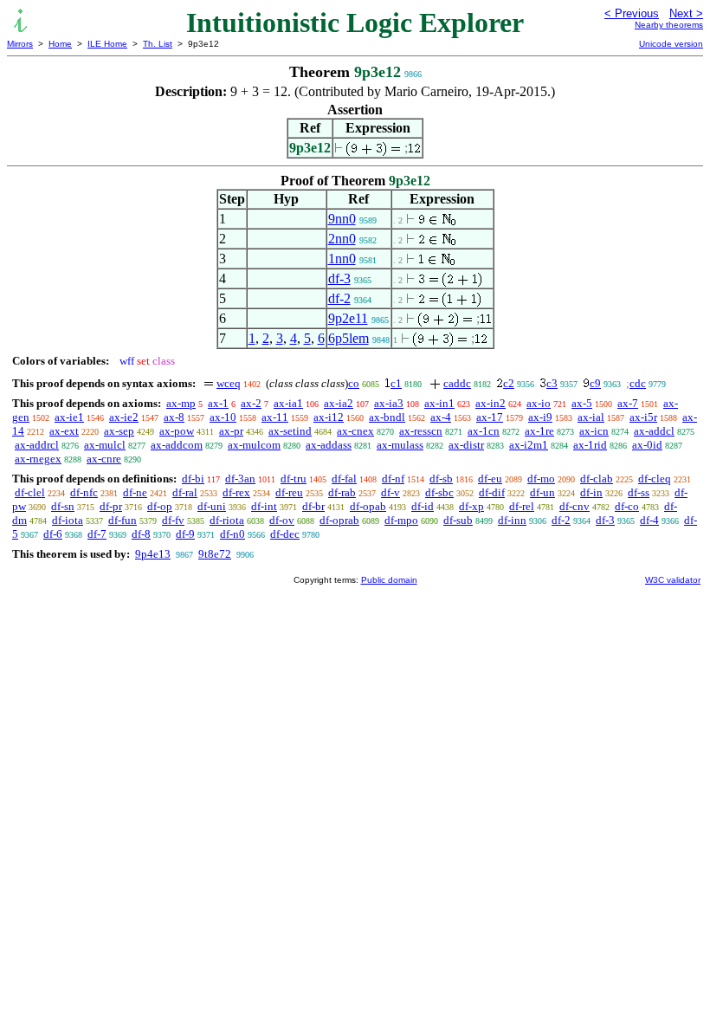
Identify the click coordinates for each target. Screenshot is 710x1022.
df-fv (173, 520)
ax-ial (591, 417)
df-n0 (232, 533)
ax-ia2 (338, 403)
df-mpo (401, 520)
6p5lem (348, 338)
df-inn (512, 520)
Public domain (389, 580)
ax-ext (64, 430)
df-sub (458, 520)
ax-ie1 (69, 417)
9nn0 (342, 218)
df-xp (471, 506)
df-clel (30, 492)
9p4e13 (153, 553)
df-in (591, 492)
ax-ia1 (288, 403)
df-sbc (439, 492)
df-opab (368, 506)
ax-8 (174, 417)
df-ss (638, 492)
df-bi (193, 478)
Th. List (157, 44)
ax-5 (581, 403)
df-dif (492, 492)
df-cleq (654, 478)
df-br (313, 506)
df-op (159, 506)
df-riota (227, 520)
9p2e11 (348, 318)
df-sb (441, 478)
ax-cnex (355, 430)
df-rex (236, 492)
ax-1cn (484, 430)
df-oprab (339, 520)
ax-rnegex (38, 458)
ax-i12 (328, 417)
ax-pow (176, 430)
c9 (595, 383)
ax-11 (274, 417)
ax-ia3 (388, 403)
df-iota (67, 520)
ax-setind (290, 430)
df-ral (184, 492)
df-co (627, 506)
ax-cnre (104, 458)
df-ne (135, 492)
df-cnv (574, 506)
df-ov (281, 520)
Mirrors (20, 44)
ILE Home (107, 44)
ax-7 (627, 403)
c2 (508, 383)
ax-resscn (420, 430)
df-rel (521, 506)
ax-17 (489, 417)
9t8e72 (214, 553)
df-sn (62, 506)
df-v (390, 492)
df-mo (541, 478)
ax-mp (181, 403)
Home (60, 44)
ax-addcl (654, 430)
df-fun (122, 520)
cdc (637, 383)
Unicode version (671, 44)
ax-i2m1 (528, 444)
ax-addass (329, 444)
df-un (542, 492)
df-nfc (84, 492)
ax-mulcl (105, 444)
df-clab (596, 478)
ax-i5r (643, 417)
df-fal (344, 478)
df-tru (294, 478)
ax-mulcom (254, 444)
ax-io (538, 403)
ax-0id (647, 444)
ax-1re (539, 430)
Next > (686, 13)
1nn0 (342, 258)
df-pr (111, 506)
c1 (396, 383)
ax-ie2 (124, 417)
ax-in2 (490, 403)
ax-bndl (387, 417)
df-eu (490, 478)
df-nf (393, 478)
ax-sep (119, 430)
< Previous (631, 13)
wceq (228, 383)
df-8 (141, 533)
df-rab (342, 492)
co (353, 383)
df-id (422, 506)
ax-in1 (439, 403)
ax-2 (251, 403)
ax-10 (223, 417)
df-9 (185, 533)
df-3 (339, 278)
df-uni (211, 506)
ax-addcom (177, 444)
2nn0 (342, 238)
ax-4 (440, 417)
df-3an (240, 478)
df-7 (96, 533)
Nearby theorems (669, 24)
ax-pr (231, 430)
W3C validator (672, 580)
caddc (457, 383)
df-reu (289, 492)
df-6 (52, 533)
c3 (552, 383)
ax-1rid (590, 444)
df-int (264, 506)
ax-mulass (400, 444)
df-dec (285, 533)
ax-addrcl (37, 444)
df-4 (649, 520)
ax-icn (594, 430)
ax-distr (466, 444)
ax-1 (218, 403)
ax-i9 (540, 417)
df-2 (339, 298)
